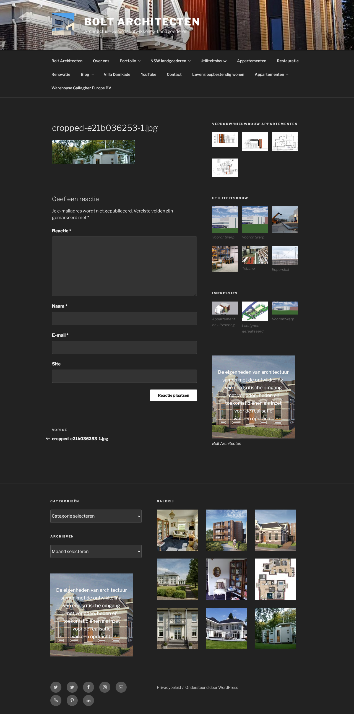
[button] (227, 140)
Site (56, 364)
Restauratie (288, 60)
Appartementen (251, 60)
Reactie (61, 230)
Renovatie (60, 74)
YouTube (148, 74)
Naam (59, 306)
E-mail (60, 335)
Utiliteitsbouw (214, 60)
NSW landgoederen (168, 60)
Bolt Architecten (142, 22)
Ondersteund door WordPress (211, 687)
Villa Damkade (117, 74)
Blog (85, 74)
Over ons (101, 60)
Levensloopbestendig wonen (218, 74)
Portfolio (128, 60)
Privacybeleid (169, 687)
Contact (174, 74)
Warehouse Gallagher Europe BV (81, 87)
